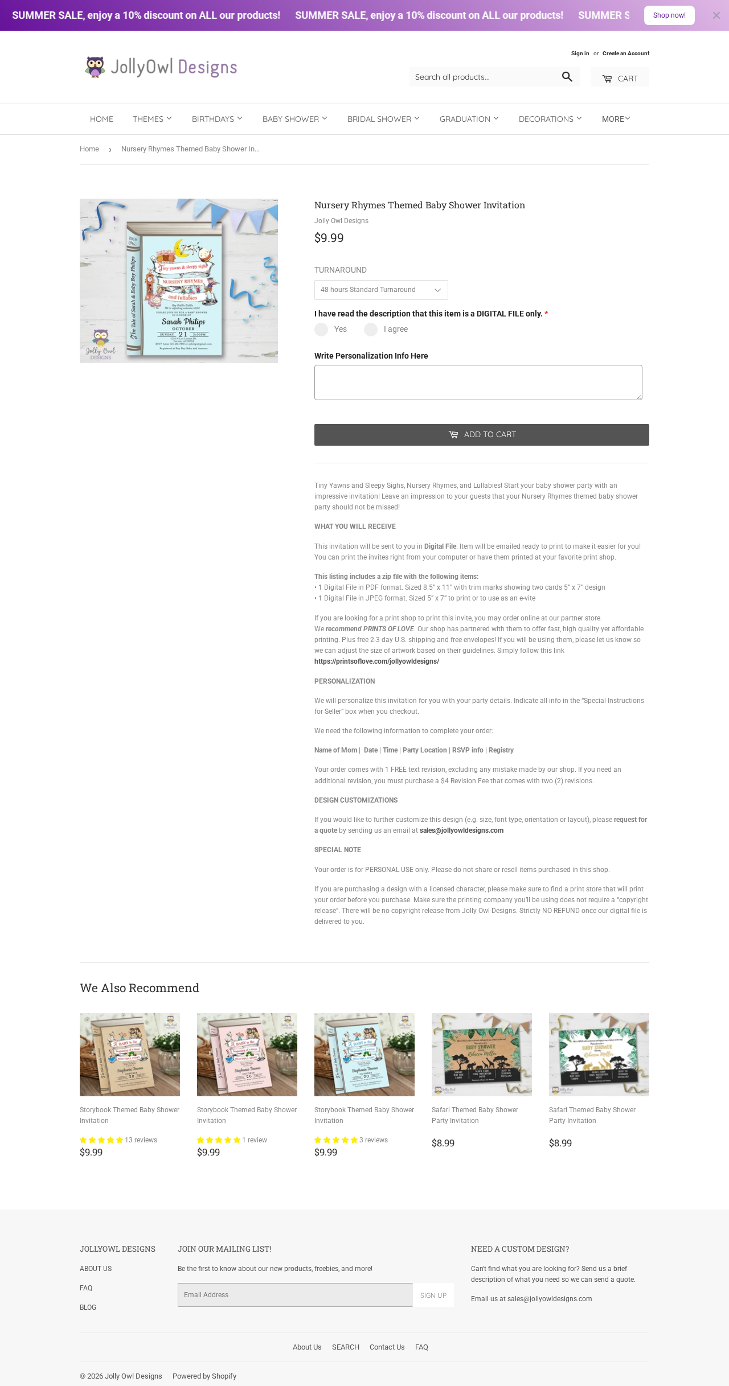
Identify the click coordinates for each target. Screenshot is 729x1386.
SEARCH (345, 1347)
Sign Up (433, 1295)
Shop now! (669, 15)
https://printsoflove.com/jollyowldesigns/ (376, 661)
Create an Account (626, 53)
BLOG (88, 1307)
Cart (627, 78)
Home (101, 119)
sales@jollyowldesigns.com (461, 830)
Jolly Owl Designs (133, 1376)
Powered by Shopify (204, 1376)
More (613, 119)
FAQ (86, 1288)
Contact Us (387, 1347)
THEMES (149, 119)
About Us (307, 1347)
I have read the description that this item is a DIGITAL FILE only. (431, 313)
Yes (340, 329)
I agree (396, 329)
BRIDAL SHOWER (380, 119)
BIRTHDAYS (214, 119)
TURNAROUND (340, 269)
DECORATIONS (547, 119)
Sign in (580, 53)
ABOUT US (96, 1269)
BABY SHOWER (292, 119)
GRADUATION (466, 119)
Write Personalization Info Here (371, 355)
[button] (102, 1140)
